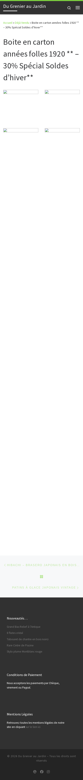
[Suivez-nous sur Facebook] (41, 771)
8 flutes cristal (15, 633)
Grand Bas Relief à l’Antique (23, 627)
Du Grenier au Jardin (32, 756)
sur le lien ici (33, 727)
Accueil (7, 23)
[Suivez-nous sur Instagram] (48, 771)
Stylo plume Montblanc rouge (24, 651)
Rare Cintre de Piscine (20, 645)
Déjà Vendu (22, 23)
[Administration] (35, 771)
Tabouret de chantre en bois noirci (28, 639)
